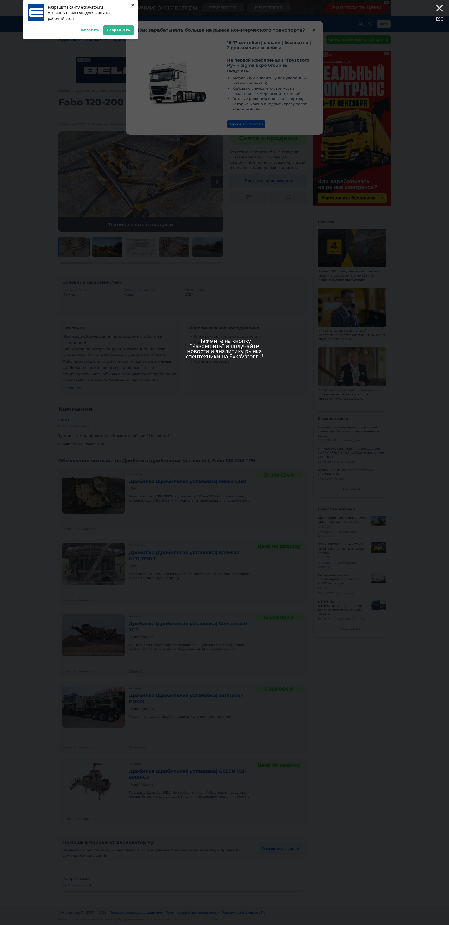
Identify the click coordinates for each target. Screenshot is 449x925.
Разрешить (118, 29)
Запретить (89, 29)
